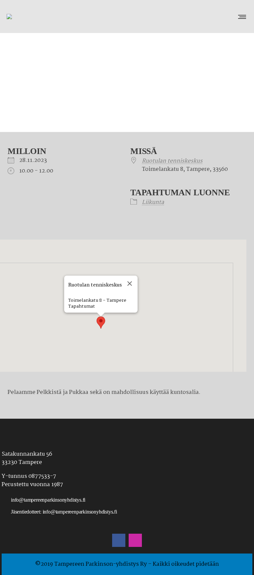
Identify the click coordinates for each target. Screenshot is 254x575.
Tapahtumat (81, 306)
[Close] (130, 283)
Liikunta (153, 202)
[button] (101, 322)
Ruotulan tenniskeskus (172, 161)
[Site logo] (28, 16)
